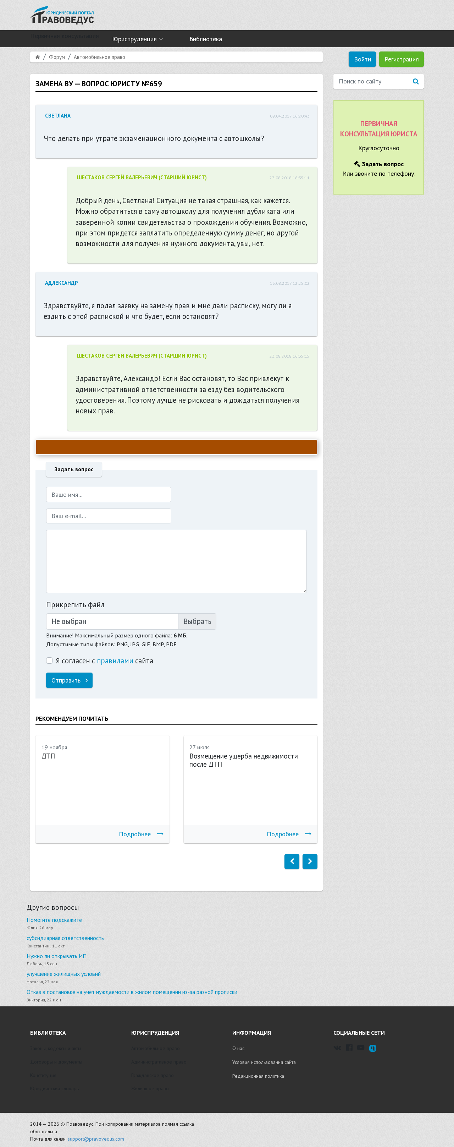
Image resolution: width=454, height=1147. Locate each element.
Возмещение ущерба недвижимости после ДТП (243, 760)
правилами (115, 660)
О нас (238, 1048)
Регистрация (401, 59)
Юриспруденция (134, 39)
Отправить (66, 680)
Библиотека (205, 39)
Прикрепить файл (75, 604)
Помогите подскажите (54, 919)
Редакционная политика (258, 1076)
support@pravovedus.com (96, 1139)
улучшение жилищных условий (64, 973)
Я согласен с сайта (104, 660)
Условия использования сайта (264, 1062)
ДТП (48, 756)
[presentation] (291, 861)
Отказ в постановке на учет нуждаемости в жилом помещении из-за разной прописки (132, 991)
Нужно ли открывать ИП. (57, 956)
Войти (362, 59)
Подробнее (135, 834)
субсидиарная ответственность (65, 937)
